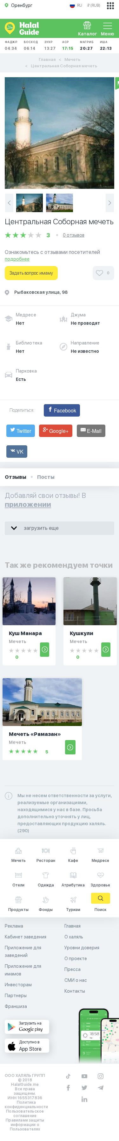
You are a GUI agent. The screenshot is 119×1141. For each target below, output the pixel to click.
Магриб (87, 45)
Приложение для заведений (23, 951)
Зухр (50, 45)
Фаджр (11, 45)
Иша (106, 45)
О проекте (75, 958)
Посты (46, 477)
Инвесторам (18, 984)
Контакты (74, 991)
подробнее (17, 259)
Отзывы (15, 477)
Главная (47, 59)
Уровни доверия (81, 947)
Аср (68, 45)
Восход (31, 45)
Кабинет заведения (25, 936)
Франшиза (16, 1006)
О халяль (73, 936)
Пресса (72, 969)
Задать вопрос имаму (31, 273)
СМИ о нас (75, 980)
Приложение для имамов (23, 970)
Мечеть (72, 59)
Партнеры (16, 995)
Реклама (14, 926)
